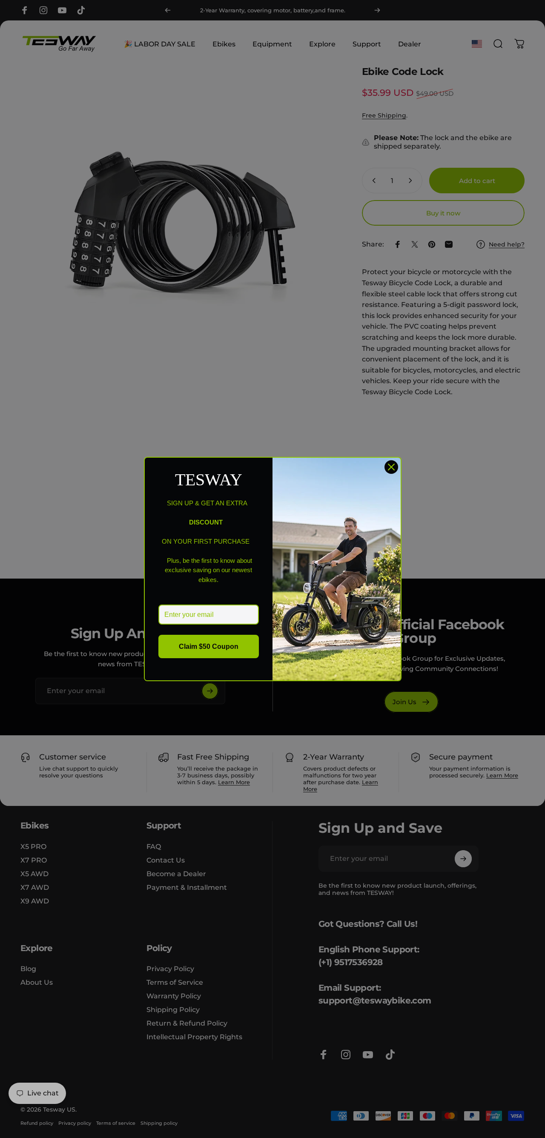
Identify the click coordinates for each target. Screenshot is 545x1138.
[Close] (391, 467)
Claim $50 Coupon (208, 646)
